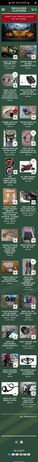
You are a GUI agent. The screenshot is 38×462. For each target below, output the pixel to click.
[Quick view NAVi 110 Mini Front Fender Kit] (15, 365)
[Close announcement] (35, 2)
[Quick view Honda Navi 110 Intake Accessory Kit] (33, 57)
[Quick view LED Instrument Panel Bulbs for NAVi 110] (15, 172)
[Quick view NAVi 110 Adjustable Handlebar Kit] (15, 337)
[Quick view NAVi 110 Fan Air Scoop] (33, 337)
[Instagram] (16, 442)
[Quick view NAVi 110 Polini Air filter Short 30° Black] (33, 85)
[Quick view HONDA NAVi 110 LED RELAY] (33, 117)
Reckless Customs (19, 9)
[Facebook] (21, 442)
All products (27, 417)
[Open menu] (3, 9)
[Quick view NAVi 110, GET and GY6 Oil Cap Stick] (33, 307)
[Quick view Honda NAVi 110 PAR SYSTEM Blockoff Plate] (15, 272)
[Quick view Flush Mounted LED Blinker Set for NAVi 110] (15, 307)
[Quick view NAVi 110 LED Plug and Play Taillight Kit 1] (33, 202)
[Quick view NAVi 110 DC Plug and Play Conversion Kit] (33, 144)
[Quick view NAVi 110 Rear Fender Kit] (15, 57)
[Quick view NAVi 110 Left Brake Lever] (15, 393)
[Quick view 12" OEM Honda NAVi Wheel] (33, 172)
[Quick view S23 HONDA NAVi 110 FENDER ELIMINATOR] (33, 365)
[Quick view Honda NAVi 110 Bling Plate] (15, 144)
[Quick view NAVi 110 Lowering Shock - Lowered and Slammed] (33, 272)
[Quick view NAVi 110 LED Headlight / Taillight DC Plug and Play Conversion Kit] (15, 85)
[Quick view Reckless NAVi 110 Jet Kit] (33, 240)
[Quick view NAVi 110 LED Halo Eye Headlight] (33, 393)
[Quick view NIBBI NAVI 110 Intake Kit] (15, 117)
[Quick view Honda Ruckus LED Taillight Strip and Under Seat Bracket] (15, 240)
